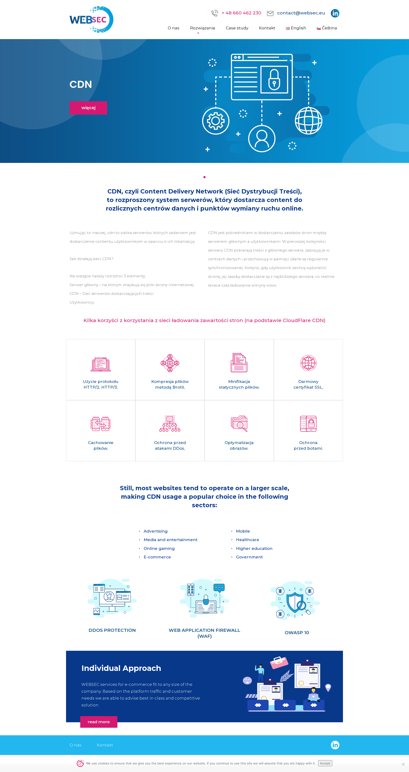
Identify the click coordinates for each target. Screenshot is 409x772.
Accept (325, 763)
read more (99, 721)
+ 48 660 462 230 (241, 13)
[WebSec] (91, 19)
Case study (237, 28)
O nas (173, 28)
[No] (403, 764)
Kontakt (267, 28)
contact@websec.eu (301, 13)
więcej (88, 107)
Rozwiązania (202, 28)
